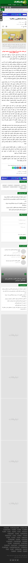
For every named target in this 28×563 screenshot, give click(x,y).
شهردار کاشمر (25, 539)
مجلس (10, 543)
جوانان (5, 531)
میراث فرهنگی (24, 547)
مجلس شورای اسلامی (23, 545)
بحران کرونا (25, 531)
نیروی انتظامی (5, 547)
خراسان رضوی (11, 533)
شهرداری (18, 539)
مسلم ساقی (7, 545)
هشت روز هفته (18, 549)
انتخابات (14, 529)
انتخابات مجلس (7, 529)
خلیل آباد (25, 535)
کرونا (8, 549)
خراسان (17, 533)
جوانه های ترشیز (24, 533)
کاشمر (12, 549)
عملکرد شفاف (23, 188)
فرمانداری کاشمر (17, 543)
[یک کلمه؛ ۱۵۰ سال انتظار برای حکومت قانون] (14, 257)
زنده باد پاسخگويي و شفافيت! (18, 19)
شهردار (9, 537)
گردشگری (14, 551)
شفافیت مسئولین (14, 187)
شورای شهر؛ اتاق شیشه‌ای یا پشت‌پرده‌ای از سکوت (17, 209)
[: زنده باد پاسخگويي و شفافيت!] (3, 26)
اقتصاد (19, 529)
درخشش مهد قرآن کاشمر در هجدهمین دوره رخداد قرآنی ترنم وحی (15, 279)
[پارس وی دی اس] (14, 14)
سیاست (14, 537)
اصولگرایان (25, 529)
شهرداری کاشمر (11, 539)
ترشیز (9, 531)
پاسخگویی (10, 185)
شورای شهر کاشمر (18, 541)
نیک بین (25, 549)
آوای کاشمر (23, 185)
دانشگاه (19, 535)
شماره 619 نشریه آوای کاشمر (20, 305)
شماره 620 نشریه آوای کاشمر (20, 303)
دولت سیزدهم (8, 535)
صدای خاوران (5, 187)
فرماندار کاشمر (24, 543)
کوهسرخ (19, 551)
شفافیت (20, 187)
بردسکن (14, 531)
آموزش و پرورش (24, 527)
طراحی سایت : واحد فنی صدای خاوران (20, 557)
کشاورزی (25, 551)
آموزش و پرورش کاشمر (15, 527)
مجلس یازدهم (14, 545)
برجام (19, 531)
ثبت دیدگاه (23, 238)
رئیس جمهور (25, 537)
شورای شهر (25, 541)
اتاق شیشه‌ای (17, 185)
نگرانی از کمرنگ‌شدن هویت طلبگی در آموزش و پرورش (15, 207)
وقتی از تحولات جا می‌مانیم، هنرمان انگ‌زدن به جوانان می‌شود (13, 9)
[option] (14, 275)
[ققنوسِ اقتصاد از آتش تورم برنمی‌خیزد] (14, 262)
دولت (15, 535)
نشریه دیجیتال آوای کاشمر (15, 547)
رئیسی (19, 537)
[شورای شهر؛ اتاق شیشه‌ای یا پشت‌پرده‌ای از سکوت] (14, 251)
